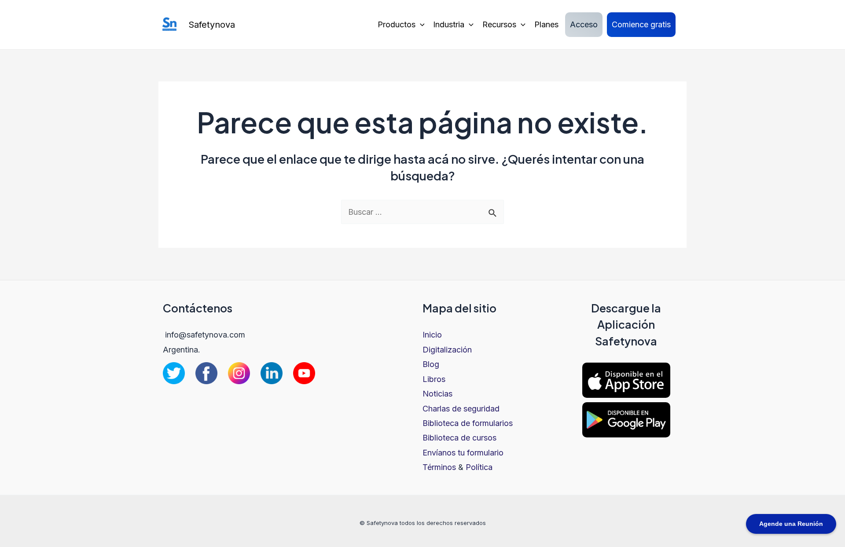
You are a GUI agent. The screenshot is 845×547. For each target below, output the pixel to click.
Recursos (499, 24)
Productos (396, 24)
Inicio (432, 334)
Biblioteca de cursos (459, 437)
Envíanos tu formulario (462, 452)
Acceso (584, 24)
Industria (448, 24)
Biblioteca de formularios (467, 423)
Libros (433, 379)
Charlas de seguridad (461, 408)
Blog (430, 364)
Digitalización (447, 349)
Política (479, 467)
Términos (439, 467)
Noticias (437, 393)
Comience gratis (641, 24)
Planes (546, 24)
